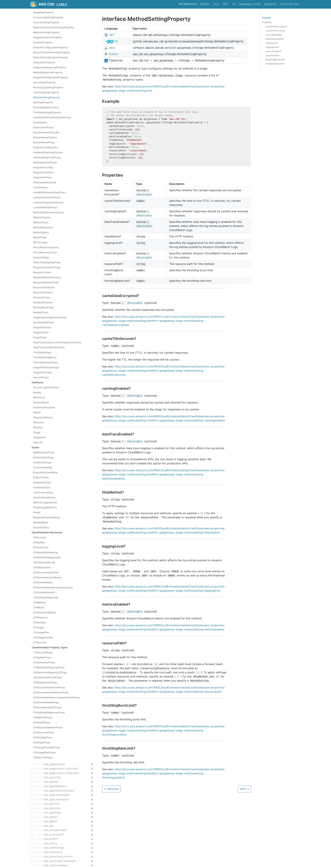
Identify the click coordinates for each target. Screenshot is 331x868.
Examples (270, 4)
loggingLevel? (272, 47)
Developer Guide (250, 4)
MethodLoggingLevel (45, 502)
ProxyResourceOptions (46, 247)
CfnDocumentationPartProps (49, 687)
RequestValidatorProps (46, 282)
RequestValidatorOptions (47, 277)
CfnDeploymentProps (45, 682)
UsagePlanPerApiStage (46, 367)
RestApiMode (40, 522)
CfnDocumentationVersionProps (51, 692)
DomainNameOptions (45, 137)
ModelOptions (41, 232)
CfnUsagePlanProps (44, 752)
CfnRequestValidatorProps (48, 727)
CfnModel (38, 607)
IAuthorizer (39, 397)
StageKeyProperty (43, 12)
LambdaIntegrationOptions (48, 202)
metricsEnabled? (274, 51)
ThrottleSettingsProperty (47, 112)
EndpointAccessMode (45, 472)
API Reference (188, 4)
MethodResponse (43, 227)
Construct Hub (289, 4)
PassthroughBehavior (45, 507)
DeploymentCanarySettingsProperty (53, 27)
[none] (100, 19)
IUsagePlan (39, 437)
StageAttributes (42, 327)
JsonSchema (40, 187)
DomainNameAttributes (46, 132)
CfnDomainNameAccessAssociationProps (56, 697)
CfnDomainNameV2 (44, 592)
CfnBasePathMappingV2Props (50, 672)
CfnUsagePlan (41, 632)
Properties (267, 22)
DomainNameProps (44, 142)
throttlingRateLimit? (275, 63)
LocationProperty (43, 42)
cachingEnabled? (274, 34)
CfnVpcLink (39, 642)
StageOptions (41, 332)
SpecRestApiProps (43, 322)
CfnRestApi (39, 622)
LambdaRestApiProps (45, 207)
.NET (225, 4)
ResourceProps (41, 297)
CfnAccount (39, 537)
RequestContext (42, 272)
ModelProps (40, 237)
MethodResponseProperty (48, 72)
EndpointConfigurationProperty (50, 47)
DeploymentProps (43, 127)
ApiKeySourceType (43, 452)
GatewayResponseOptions (48, 152)
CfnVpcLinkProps (43, 757)
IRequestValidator (43, 417)
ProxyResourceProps (45, 252)
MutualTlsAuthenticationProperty (51, 52)
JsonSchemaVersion (44, 497)
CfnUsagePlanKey (43, 637)
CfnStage (38, 627)
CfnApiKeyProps (42, 657)
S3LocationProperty (44, 82)
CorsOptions (40, 122)
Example (266, 17)
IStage (37, 432)
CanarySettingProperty (46, 22)
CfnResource (40, 617)
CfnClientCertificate (44, 562)
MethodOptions (42, 217)
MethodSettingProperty (46, 32)
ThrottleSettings (42, 352)
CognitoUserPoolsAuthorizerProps (52, 117)
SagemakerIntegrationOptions (50, 317)
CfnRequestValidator (44, 612)
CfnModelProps (42, 722)
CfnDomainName (42, 582)
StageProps (39, 337)
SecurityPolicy (41, 527)
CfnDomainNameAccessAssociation (53, 587)
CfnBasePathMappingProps (48, 667)
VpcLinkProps (41, 377)
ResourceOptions (42, 292)
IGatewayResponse (44, 407)
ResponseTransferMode (46, 517)
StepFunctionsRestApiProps (48, 347)
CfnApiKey (39, 542)
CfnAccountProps (43, 652)
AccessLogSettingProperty (48, 17)
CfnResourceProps (43, 732)
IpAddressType (41, 487)
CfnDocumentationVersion (47, 577)
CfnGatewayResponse (45, 597)
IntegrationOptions (43, 172)
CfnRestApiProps (42, 737)
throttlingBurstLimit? (275, 59)
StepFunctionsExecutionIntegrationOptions (57, 342)
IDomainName (41, 402)
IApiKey (37, 392)
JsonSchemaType (43, 492)
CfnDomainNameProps (46, 702)
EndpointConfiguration (45, 147)
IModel (37, 412)
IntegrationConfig (43, 167)
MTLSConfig (40, 242)
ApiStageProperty (43, 102)
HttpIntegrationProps (45, 162)
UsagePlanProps (42, 372)
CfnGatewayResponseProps (49, 712)
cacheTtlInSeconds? (275, 30)
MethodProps (40, 222)
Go (234, 4)
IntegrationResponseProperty (49, 67)
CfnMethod (39, 602)
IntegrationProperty (44, 62)
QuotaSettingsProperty (46, 107)
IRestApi (37, 427)
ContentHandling (42, 467)
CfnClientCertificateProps (47, 677)
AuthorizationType (43, 457)
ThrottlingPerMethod (44, 357)
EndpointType (41, 477)
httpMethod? (272, 43)
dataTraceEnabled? (275, 39)
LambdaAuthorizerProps (47, 197)
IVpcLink (38, 442)
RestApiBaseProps (43, 307)
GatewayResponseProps (47, 157)
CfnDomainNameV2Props (47, 707)
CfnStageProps (41, 742)
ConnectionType (42, 462)
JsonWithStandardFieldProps (49, 192)
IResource (38, 422)
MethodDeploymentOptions (48, 212)
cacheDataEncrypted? (276, 26)
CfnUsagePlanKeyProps (46, 747)
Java (216, 4)
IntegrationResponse (44, 182)
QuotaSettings (41, 257)
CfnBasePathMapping (45, 552)
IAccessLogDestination (46, 387)
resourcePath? (273, 55)
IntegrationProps (42, 177)
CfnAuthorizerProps (44, 662)
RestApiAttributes (43, 302)
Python (204, 4)
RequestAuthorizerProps (47, 267)
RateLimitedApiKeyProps (47, 262)
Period (36, 512)
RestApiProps (40, 312)
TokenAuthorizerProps (45, 362)
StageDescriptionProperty (47, 37)
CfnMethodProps (42, 717)
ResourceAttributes (44, 287)
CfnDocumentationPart (46, 572)
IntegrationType (42, 482)
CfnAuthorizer (41, 547)
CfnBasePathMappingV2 (47, 557)
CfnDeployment (42, 567)
